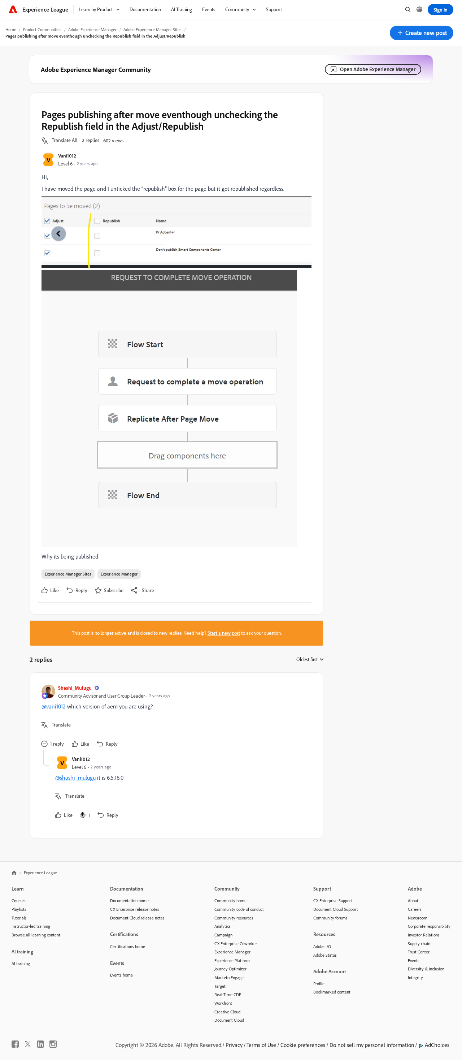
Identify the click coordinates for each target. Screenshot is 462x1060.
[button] (421, 33)
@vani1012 (54, 706)
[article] (174, 717)
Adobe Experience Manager (92, 29)
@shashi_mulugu (75, 777)
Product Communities (42, 29)
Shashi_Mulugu (75, 688)
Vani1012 (67, 155)
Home (10, 29)
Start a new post (224, 633)
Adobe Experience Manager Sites (152, 29)
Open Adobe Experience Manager (377, 69)
